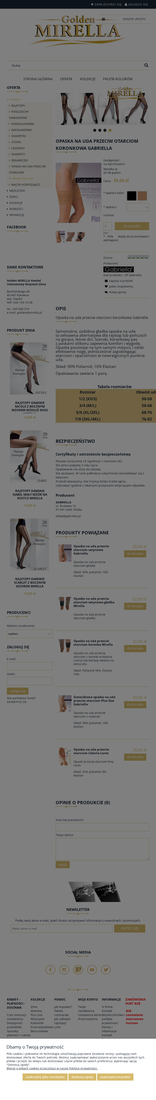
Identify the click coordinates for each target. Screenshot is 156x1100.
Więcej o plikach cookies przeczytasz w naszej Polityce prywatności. (52, 1068)
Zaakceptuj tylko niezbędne (45, 1077)
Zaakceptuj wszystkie (115, 1077)
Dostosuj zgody (82, 1077)
